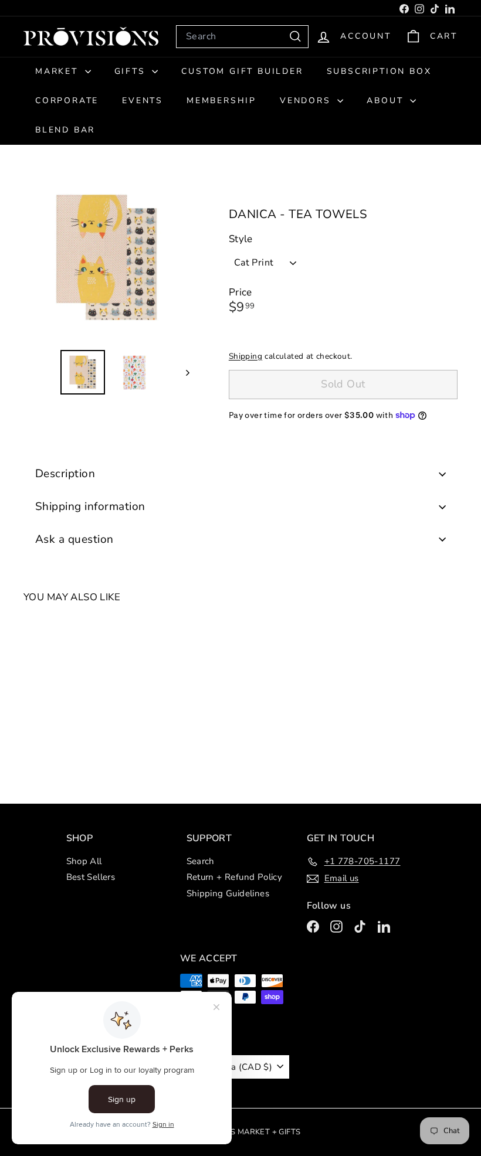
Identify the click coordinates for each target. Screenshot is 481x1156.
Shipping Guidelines (228, 893)
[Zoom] (106, 257)
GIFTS (132, 71)
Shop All (84, 861)
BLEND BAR (65, 129)
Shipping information (90, 506)
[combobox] (242, 36)
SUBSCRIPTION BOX (379, 71)
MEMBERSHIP (221, 100)
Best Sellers (91, 877)
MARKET (58, 71)
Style (241, 239)
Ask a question (74, 539)
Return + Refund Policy (235, 877)
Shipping (245, 356)
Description (65, 473)
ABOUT (387, 100)
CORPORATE (67, 100)
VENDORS (307, 100)
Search (201, 861)
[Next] (182, 372)
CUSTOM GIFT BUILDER (242, 71)
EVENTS (142, 100)
